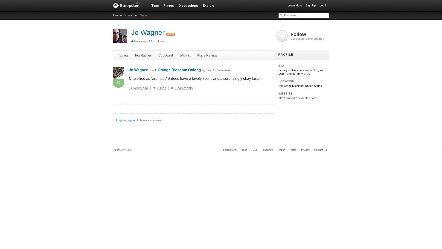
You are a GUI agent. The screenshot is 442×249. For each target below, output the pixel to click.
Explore (209, 5)
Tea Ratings (143, 55)
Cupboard (165, 55)
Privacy (305, 149)
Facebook (267, 149)
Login (119, 120)
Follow (307, 36)
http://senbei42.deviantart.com (297, 98)
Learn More (295, 5)
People (117, 15)
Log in (323, 5)
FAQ (254, 149)
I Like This (154, 88)
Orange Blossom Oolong (195, 70)
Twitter (281, 149)
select (170, 34)
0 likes (161, 88)
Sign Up (311, 5)
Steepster (129, 5)
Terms (293, 149)
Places (168, 5)
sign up (132, 120)
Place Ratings (207, 55)
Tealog (123, 55)
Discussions (188, 5)
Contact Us (320, 149)
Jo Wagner (131, 15)
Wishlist (185, 55)
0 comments (184, 88)
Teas (155, 5)
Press (244, 149)
